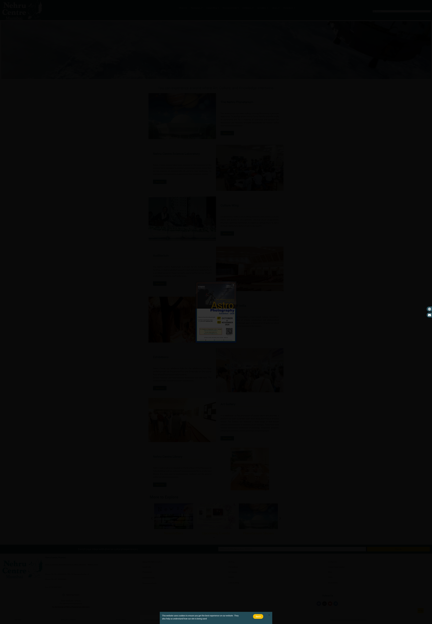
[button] (269, 615)
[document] (216, 312)
